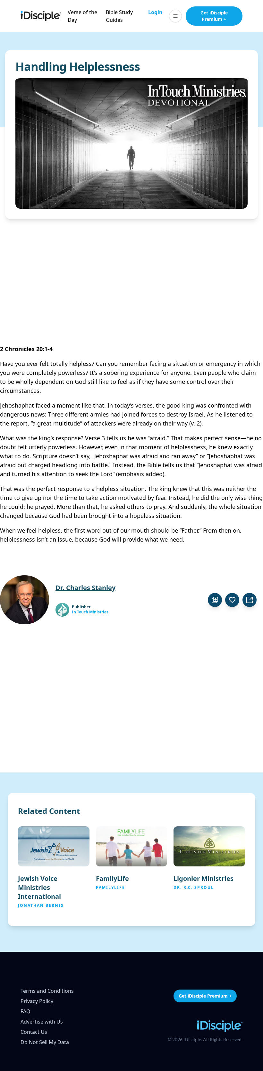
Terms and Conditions (47, 990)
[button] (175, 16)
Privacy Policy (37, 1001)
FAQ (25, 1011)
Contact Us (34, 1031)
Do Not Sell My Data (45, 1042)
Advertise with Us (42, 1021)
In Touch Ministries (90, 612)
